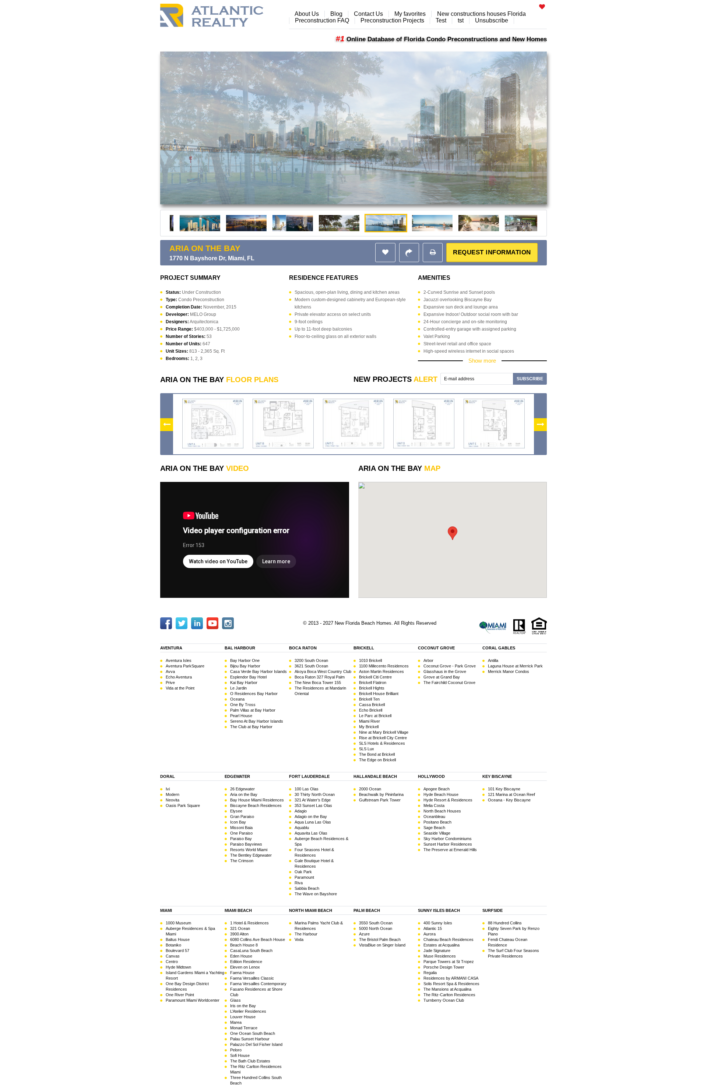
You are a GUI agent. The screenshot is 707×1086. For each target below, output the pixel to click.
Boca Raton (303, 648)
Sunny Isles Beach (439, 910)
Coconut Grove (436, 648)
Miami (166, 910)
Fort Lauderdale (309, 776)
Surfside (492, 910)
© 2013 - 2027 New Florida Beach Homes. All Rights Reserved (369, 623)
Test (441, 20)
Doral (167, 776)
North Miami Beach (310, 910)
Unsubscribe (491, 20)
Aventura (171, 648)
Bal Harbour (240, 648)
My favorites (410, 14)
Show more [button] (482, 360)
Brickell (364, 648)
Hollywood (431, 776)
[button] (433, 252)
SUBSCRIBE (530, 378)
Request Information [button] (492, 252)
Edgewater (237, 776)
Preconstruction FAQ (322, 20)
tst (461, 20)
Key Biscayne (497, 776)
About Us (307, 14)
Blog (336, 14)
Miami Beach (238, 910)
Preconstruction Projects (392, 20)
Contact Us (368, 14)
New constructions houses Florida (481, 14)
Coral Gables (498, 648)
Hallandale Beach (375, 776)
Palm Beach (367, 910)
